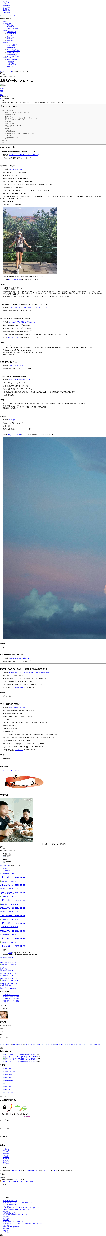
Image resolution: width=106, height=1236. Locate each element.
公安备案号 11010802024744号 (10, 1181)
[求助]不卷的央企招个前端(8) (12, 137)
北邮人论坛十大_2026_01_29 (12, 938)
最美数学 (6, 1164)
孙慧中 (11, 1077)
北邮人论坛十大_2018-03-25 (11, 995)
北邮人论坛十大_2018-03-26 (11, 996)
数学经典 (6, 1160)
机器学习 (6, 1155)
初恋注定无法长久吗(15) (10, 123)
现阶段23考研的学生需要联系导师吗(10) (14, 125)
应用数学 (6, 1158)
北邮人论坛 (6, 868)
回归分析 (6, 1162)
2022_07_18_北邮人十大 (8, 111)
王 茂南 (10, 953)
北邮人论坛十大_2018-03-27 (11, 998)
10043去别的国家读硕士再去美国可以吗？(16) (16, 119)
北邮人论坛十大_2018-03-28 (11, 1000)
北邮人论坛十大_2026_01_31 (12, 923)
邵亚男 (11, 1074)
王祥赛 (11, 1083)
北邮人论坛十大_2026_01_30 (12, 931)
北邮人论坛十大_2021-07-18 (11, 770)
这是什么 (6, 1148)
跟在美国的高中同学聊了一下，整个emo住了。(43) (17, 112)
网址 (1, 1034)
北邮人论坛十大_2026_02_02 (12, 908)
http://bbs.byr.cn (19, 395)
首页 (1, 71)
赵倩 (8, 1089)
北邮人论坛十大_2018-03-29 (11, 1002)
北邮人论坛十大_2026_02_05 (12, 885)
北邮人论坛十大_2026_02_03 (12, 900)
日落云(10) (7, 128)
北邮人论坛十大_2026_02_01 (12, 916)
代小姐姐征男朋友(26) (10, 114)
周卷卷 (11, 1068)
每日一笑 (4, 142)
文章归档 (6, 1150)
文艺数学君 (11, 15)
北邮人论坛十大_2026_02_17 (12, 877)
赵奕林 (11, 1086)
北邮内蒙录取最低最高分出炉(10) (12, 132)
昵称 (1, 1028)
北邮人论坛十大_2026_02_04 (12, 893)
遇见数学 (12, 1071)
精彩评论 (9, 116)
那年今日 (4, 140)
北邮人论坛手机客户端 (14, 279)
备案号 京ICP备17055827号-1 (27, 1181)
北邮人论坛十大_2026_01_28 (12, 946)
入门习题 (6, 1157)
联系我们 (6, 1153)
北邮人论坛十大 (7, 71)
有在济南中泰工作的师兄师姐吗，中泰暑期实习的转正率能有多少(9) (21, 133)
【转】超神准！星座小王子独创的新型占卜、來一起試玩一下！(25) (21, 118)
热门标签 (6, 1151)
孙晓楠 (11, 1080)
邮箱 (1, 1031)
